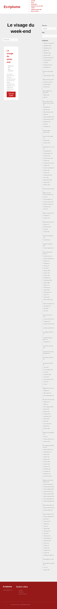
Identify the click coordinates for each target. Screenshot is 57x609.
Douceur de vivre (48, 201)
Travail (46, 552)
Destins (47, 184)
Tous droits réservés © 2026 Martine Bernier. (20, 604)
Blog (32, 2)
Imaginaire (47, 277)
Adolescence (47, 48)
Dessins (47, 182)
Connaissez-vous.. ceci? (48, 147)
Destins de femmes (48, 188)
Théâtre (46, 545)
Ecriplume (12, 7)
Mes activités (35, 11)
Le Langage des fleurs (48, 332)
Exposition (47, 226)
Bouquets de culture (37, 6)
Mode (46, 404)
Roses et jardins (49, 493)
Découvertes (48, 179)
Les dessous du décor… (48, 358)
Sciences (47, 521)
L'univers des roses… (48, 315)
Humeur (47, 273)
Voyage (46, 569)
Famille (46, 231)
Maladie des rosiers (48, 388)
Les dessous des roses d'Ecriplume (48, 352)
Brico (46, 124)
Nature (46, 418)
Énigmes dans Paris (48, 222)
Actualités (47, 45)
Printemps (47, 471)
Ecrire (46, 209)
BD (45, 97)
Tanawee (47, 535)
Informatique (48, 280)
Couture (46, 160)
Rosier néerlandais (49, 501)
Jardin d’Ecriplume (36, 9)
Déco (46, 177)
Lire (46, 372)
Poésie (46, 456)
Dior (45, 197)
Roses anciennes (49, 486)
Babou (46, 95)
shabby (46, 523)
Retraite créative (48, 484)
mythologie (47, 416)
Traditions (47, 550)
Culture (46, 172)
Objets (46, 426)
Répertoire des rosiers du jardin (48, 481)
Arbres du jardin (48, 57)
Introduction (47, 292)
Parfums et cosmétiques (48, 433)
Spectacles (47, 531)
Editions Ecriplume (48, 213)
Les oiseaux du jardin (48, 364)
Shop (46, 526)
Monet (46, 409)
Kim (46, 310)
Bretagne (47, 121)
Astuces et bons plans (48, 72)
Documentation (48, 199)
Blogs (46, 114)
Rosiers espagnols (49, 516)
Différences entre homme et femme (48, 193)
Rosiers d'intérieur (48, 514)
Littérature (47, 374)
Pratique (47, 466)
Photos (46, 454)
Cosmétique (47, 151)
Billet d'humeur (48, 112)
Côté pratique (48, 153)
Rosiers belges (48, 510)
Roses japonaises (49, 498)
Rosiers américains (49, 507)
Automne (47, 86)
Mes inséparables (49, 395)
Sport (46, 533)
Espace (46, 224)
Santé (46, 519)
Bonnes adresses (49, 116)
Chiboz (46, 140)
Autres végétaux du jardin (47, 91)
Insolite (47, 282)
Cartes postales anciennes (46, 131)
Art (46, 62)
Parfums (47, 428)
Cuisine (46, 170)
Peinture (47, 441)
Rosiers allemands (48, 505)
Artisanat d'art (48, 64)
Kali (46, 308)
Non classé (47, 423)
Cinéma (47, 142)
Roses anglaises (49, 489)
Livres (33, 7)
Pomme (47, 461)
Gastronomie (48, 256)
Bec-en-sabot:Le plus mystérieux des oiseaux (48, 103)
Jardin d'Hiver (48, 299)
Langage (47, 321)
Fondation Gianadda (47, 244)
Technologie (48, 538)
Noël (46, 421)
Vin (45, 567)
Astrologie (47, 67)
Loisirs (46, 381)
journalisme (47, 306)
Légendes (47, 341)
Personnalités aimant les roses (48, 446)
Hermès (46, 265)
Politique (46, 459)
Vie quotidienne (48, 559)
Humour (47, 275)
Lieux (46, 367)
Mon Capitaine (48, 406)
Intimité (46, 289)
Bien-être (47, 109)
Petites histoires (48, 449)
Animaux (47, 55)
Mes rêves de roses (48, 399)
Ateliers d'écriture (48, 79)
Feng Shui (47, 239)
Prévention (47, 468)
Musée (46, 411)
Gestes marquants (49, 258)
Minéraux (47, 401)
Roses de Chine (48, 491)
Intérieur (46, 285)
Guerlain (46, 261)
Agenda (46, 50)
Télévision (47, 540)
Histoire (47, 270)
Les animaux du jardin (48, 346)
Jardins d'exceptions (48, 303)
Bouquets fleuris (49, 119)
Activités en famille (49, 43)
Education (47, 215)
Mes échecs (47, 393)
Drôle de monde (48, 204)
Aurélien (47, 84)
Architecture (47, 60)
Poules (47, 464)
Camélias (47, 126)
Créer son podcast (49, 167)
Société (46, 528)
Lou (45, 384)
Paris (46, 436)
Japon (46, 294)
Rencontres (47, 476)
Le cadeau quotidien (48, 327)
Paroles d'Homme (49, 439)
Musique (47, 414)
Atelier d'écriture (49, 75)
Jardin (46, 297)
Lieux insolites (48, 369)
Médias (46, 390)
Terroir (46, 543)
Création (46, 165)
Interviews (47, 287)
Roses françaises (49, 496)
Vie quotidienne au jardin (48, 564)
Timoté (46, 547)
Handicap (47, 263)
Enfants (47, 218)
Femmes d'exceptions (48, 236)
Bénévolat (47, 107)
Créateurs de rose (49, 163)
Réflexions (47, 473)
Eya (46, 229)
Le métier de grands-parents (48, 338)
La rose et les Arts (49, 319)
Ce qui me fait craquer (48, 137)
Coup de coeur (48, 158)
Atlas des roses (48, 82)
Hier (46, 268)
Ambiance (47, 52)
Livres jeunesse (48, 379)
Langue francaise (49, 323)
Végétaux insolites (49, 555)
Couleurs (47, 155)
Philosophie (47, 452)
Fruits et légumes (49, 248)
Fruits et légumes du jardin (47, 253)
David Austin (48, 175)
